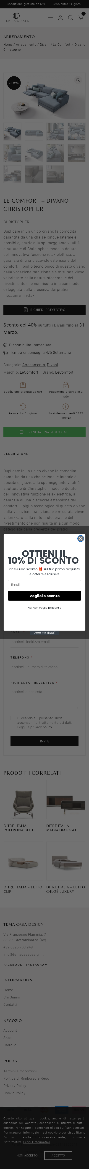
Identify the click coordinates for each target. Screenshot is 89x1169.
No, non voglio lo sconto (44, 608)
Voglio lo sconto (44, 595)
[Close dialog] (81, 538)
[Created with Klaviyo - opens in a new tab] (44, 633)
